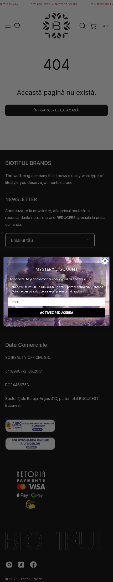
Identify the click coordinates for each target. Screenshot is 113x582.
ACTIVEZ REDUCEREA (56, 312)
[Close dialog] (105, 261)
